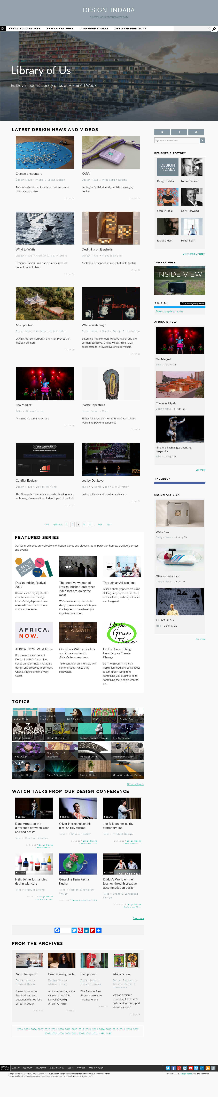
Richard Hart (164, 240)
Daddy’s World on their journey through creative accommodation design (120, 883)
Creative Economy (129, 719)
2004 (74, 1033)
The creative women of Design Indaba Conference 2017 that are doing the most (77, 588)
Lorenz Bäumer (190, 181)
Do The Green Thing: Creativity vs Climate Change (117, 653)
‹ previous (57, 524)
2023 (40, 1029)
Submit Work (57, 1068)
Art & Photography (77, 719)
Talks (19, 411)
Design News (24, 179)
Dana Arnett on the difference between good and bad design (32, 827)
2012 (115, 1029)
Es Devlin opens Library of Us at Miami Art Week (53, 85)
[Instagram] (185, 1068)
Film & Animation (122, 737)
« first (46, 524)
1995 (108, 1033)
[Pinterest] (80, 930)
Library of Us (41, 69)
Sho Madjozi (24, 405)
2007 (54, 1033)
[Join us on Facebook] (179, 132)
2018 (74, 1029)
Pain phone (88, 974)
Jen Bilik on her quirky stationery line (118, 825)
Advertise (41, 1068)
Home (3, 28)
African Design (35, 411)
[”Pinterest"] (196, 132)
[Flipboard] (92, 930)
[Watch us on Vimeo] (196, 1068)
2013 (108, 1029)
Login (70, 1068)
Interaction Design (23, 775)
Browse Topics (135, 784)
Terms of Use (96, 1068)
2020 (61, 1029)
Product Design (112, 255)
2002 (88, 1033)
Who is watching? (94, 325)
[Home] (109, 11)
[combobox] (192, 28)
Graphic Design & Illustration (121, 331)
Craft (105, 411)
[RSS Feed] (208, 1068)
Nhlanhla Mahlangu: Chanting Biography (173, 449)
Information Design (114, 179)
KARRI (86, 173)
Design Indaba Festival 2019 (30, 584)
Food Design (20, 756)
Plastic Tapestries (93, 405)
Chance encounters (29, 173)
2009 (136, 1029)
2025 (27, 1029)
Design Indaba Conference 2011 (44, 846)
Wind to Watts (25, 249)
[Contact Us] (213, 1068)
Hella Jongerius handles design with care (31, 881)
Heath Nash (188, 240)
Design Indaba (165, 181)
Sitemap (81, 1068)
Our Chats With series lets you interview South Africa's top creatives (77, 653)
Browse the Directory (194, 253)
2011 (122, 1029)
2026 (20, 1029)
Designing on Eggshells (97, 249)
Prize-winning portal (61, 974)
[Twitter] (74, 930)
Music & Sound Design (50, 179)
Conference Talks (94, 28)
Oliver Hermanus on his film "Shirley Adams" (75, 825)
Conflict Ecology (26, 480)
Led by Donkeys (92, 480)
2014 (102, 1029)
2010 (129, 1029)
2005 (68, 1033)
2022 (47, 1029)
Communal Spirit (166, 403)
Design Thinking (46, 486)
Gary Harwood (190, 211)
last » (109, 524)
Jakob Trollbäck (165, 620)
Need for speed (26, 974)
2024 (33, 1029)
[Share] (99, 930)
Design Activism (22, 737)
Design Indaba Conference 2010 (88, 842)
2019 (68, 1029)
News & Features (60, 28)
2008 (47, 1033)
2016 (88, 1029)
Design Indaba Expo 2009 (84, 900)
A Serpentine (24, 325)
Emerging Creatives (24, 28)
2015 (95, 1029)
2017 (81, 1029)
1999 (102, 1033)
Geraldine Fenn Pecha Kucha (74, 881)
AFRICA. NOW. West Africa (34, 649)
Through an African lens (119, 582)
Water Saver (163, 532)
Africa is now (121, 974)
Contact (27, 1068)
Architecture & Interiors (51, 255)
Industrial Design (89, 756)
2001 (95, 1033)
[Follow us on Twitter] (162, 132)
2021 (54, 1029)
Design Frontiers (123, 980)
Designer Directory (130, 28)
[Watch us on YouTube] (191, 1068)
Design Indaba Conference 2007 (44, 898)
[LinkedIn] (86, 930)
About (15, 1068)
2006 (61, 1033)
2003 (81, 1033)
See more (138, 918)
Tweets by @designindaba (169, 311)
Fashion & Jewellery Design (94, 737)
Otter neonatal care (167, 576)
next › (100, 524)
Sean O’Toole (165, 211)
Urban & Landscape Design (127, 775)
